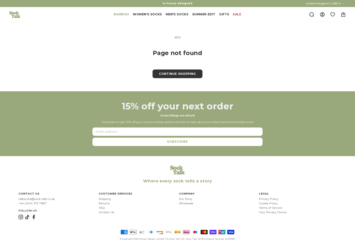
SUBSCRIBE (177, 141)
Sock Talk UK (176, 239)
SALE (237, 14)
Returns (104, 203)
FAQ (102, 208)
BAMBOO (121, 14)
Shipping (105, 199)
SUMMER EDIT (204, 14)
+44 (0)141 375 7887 (32, 203)
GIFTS (224, 14)
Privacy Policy (268, 199)
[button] (311, 14)
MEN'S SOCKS (177, 14)
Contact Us (106, 212)
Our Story (185, 199)
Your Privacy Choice (273, 212)
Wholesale (186, 203)
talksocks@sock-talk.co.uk (36, 199)
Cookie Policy (268, 203)
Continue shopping (177, 74)
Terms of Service (270, 208)
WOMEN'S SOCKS (147, 14)
